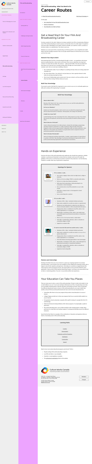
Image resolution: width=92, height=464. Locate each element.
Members (84, 376)
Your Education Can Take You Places (52, 26)
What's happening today (26, 46)
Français (88, 1)
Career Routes (24, 80)
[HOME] (9, 4)
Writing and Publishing (7, 117)
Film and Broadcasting (7, 66)
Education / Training (6, 15)
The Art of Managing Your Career (9, 21)
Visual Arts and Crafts (7, 107)
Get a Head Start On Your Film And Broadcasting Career (56, 22)
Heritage (4, 76)
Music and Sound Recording (8, 97)
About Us (4, 132)
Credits (21, 111)
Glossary (23, 101)
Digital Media (5, 56)
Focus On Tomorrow (25, 56)
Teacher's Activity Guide (7, 45)
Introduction (22, 12)
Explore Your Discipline (7, 8)
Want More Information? (25, 121)
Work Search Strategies (25, 90)
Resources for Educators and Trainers (9, 32)
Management (5, 12)
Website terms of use (45, 382)
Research (4, 125)
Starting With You (24, 25)
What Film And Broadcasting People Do (28, 69)
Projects (4, 128)
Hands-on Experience (49, 24)
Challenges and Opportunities (27, 36)
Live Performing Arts (7, 86)
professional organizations (52, 358)
